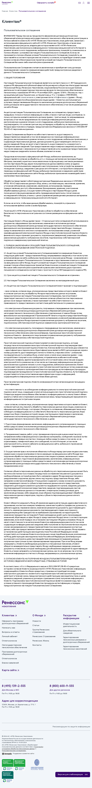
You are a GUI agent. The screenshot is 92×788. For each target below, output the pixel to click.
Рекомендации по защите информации (71, 727)
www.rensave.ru (28, 97)
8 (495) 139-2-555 (14, 686)
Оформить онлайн (45, 3)
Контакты (36, 645)
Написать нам (8, 628)
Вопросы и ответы (11, 632)
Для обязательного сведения (72, 632)
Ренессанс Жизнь (40, 641)
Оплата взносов (9, 641)
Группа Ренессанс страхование (41, 631)
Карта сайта (9, 670)
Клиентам (8, 615)
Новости (36, 621)
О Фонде (37, 615)
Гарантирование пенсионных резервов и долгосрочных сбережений (76, 640)
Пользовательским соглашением (14, 750)
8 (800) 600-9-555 (62, 686)
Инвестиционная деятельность (71, 625)
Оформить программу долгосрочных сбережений (15, 622)
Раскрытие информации (71, 617)
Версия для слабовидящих (70, 775)
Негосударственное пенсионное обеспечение (14, 646)
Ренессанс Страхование (43, 637)
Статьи (35, 625)
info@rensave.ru (61, 97)
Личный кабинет (9, 637)
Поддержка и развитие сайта (23, 753)
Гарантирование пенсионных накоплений (75, 648)
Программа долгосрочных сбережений (14, 653)
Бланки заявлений (10, 663)
